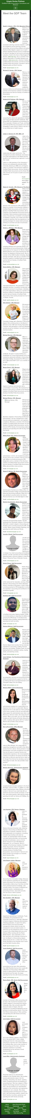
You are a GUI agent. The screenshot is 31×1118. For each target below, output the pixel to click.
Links (24, 1111)
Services (16, 1109)
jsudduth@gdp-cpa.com (12, 977)
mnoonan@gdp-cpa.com (13, 364)
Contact (7, 1106)
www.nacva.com (13, 60)
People (24, 1109)
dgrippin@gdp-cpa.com (12, 67)
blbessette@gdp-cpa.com (13, 798)
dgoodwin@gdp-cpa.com (13, 945)
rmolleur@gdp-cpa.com (13, 499)
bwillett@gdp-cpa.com (12, 724)
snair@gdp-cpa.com (12, 623)
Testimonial (16, 1106)
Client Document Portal (19, 1104)
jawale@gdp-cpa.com (12, 1053)
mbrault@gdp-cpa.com (12, 395)
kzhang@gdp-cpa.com (12, 593)
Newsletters (10, 1108)
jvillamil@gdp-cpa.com (12, 560)
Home (7, 1104)
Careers (7, 1111)
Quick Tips (20, 1108)
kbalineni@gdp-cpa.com (13, 654)
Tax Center (16, 1111)
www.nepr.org (12, 56)
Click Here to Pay (18, 1113)
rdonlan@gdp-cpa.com (12, 96)
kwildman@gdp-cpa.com (13, 264)
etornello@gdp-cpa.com (13, 225)
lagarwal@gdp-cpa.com (12, 857)
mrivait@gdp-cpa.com (12, 468)
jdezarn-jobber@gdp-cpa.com (14, 895)
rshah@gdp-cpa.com (12, 1016)
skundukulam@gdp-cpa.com (14, 531)
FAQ (8, 1113)
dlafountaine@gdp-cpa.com (13, 765)
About (24, 1106)
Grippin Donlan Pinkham (15, 1)
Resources (7, 1109)
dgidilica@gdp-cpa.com (13, 300)
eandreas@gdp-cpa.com (12, 332)
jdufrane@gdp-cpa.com (12, 685)
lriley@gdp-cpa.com (12, 1099)
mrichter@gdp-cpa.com (12, 433)
